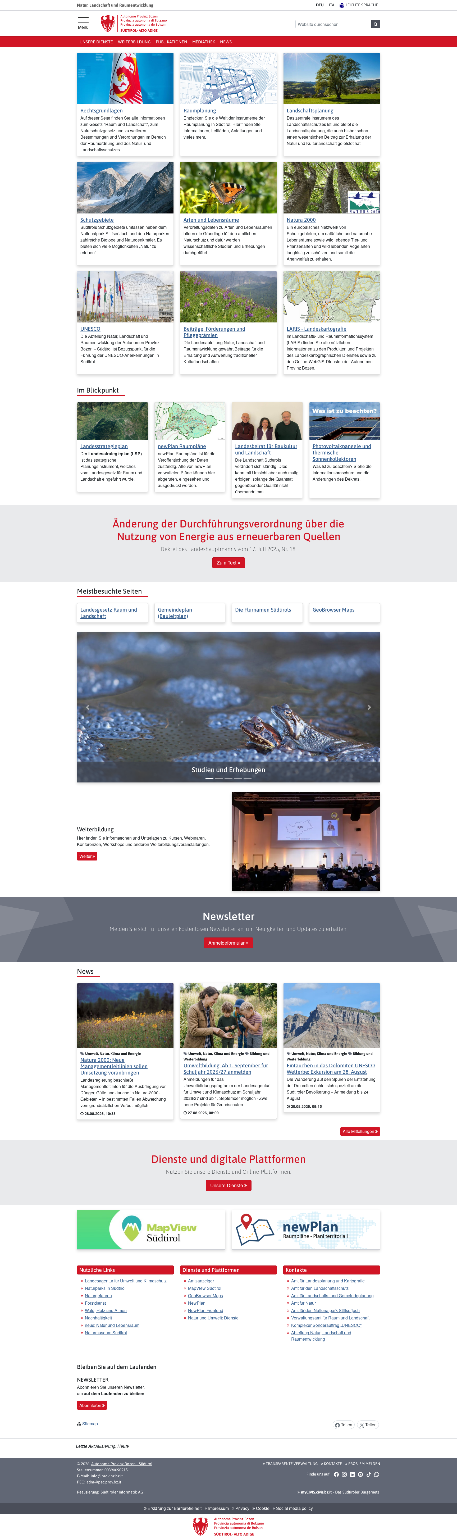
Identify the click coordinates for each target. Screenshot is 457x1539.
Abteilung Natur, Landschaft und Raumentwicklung (321, 1335)
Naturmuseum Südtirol (106, 1332)
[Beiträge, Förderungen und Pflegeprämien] (228, 296)
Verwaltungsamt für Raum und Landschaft (330, 1318)
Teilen (346, 1425)
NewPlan (196, 1303)
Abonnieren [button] (90, 1405)
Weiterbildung (134, 41)
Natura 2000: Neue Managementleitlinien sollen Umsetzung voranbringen (114, 1066)
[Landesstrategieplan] (112, 420)
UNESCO (90, 329)
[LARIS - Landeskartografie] (332, 296)
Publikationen (171, 41)
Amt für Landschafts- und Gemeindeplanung (332, 1295)
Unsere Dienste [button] (227, 1185)
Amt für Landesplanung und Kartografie (328, 1281)
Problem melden (364, 1463)
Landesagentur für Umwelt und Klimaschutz (126, 1281)
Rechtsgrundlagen (101, 110)
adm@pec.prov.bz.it (103, 1482)
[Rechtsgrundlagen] (125, 78)
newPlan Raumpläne (182, 446)
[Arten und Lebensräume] (228, 187)
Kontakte (332, 1463)
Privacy (241, 1508)
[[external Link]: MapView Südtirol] (151, 1229)
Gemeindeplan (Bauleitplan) (175, 613)
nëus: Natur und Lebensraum (112, 1325)
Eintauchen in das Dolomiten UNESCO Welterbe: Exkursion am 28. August (331, 1068)
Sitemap (90, 1423)
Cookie (262, 1508)
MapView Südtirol (204, 1288)
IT (331, 5)
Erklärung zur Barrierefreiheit (174, 1508)
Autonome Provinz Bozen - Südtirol (121, 1463)
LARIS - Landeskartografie (316, 329)
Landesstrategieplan (104, 446)
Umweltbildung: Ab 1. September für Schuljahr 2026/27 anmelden (226, 1068)
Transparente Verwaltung (291, 1463)
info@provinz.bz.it (107, 1476)
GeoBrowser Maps (333, 610)
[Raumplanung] (228, 78)
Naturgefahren (98, 1295)
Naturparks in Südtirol (105, 1288)
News (226, 41)
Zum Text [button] (227, 562)
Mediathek (203, 41)
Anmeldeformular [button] (227, 942)
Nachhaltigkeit (98, 1318)
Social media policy (294, 1508)
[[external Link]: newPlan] (306, 1229)
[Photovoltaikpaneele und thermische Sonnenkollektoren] (344, 420)
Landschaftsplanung (310, 110)
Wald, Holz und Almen (106, 1310)
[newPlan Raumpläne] (190, 420)
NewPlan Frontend (205, 1310)
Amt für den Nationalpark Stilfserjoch (325, 1310)
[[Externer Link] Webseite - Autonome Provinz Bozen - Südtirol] (133, 23)
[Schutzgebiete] (125, 187)
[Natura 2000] (332, 187)
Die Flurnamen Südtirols (263, 610)
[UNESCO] (125, 296)
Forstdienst (95, 1303)
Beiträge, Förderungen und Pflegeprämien (214, 332)
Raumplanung (200, 110)
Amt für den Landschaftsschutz (320, 1288)
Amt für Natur (303, 1303)
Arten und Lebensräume (211, 220)
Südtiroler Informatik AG (122, 1492)
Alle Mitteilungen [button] (359, 1131)
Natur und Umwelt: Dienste (213, 1318)
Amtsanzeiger (201, 1281)
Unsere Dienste (96, 41)
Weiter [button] (86, 856)
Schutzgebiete (97, 220)
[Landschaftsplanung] (332, 78)
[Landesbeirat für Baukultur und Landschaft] (267, 420)
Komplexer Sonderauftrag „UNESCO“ (326, 1325)
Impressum (218, 1508)
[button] (228, 770)
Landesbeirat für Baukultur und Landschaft (266, 449)
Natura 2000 (301, 220)
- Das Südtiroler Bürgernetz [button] (339, 1492)
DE (320, 5)
